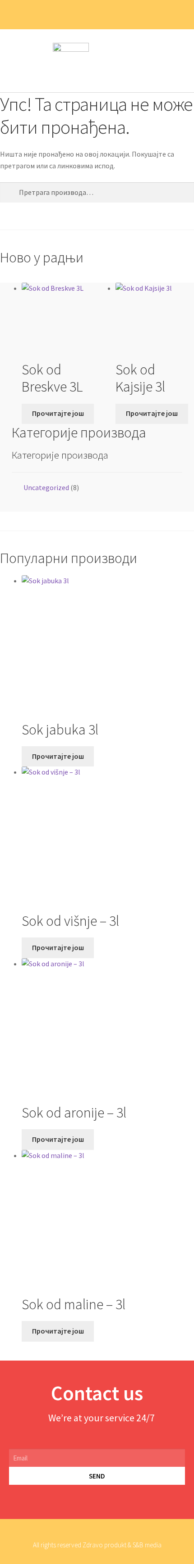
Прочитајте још (58, 413)
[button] (178, 61)
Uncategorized (46, 487)
